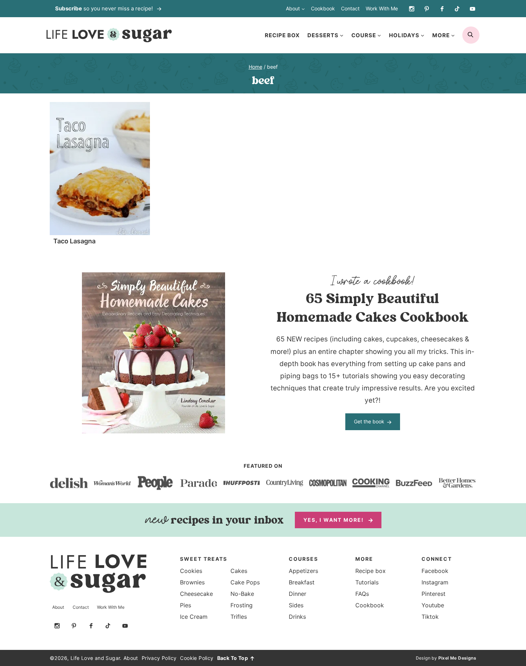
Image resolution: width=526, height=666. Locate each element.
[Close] (391, 258)
